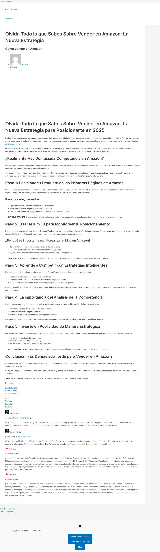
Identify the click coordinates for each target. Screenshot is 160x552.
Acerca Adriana (11, 9)
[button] (80, 536)
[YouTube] (80, 526)
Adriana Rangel (11, 453)
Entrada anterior (7, 509)
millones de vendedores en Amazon (50, 173)
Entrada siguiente (8, 512)
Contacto (8, 19)
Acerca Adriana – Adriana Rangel (18, 418)
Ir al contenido (6, 1)
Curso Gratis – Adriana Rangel (17, 436)
